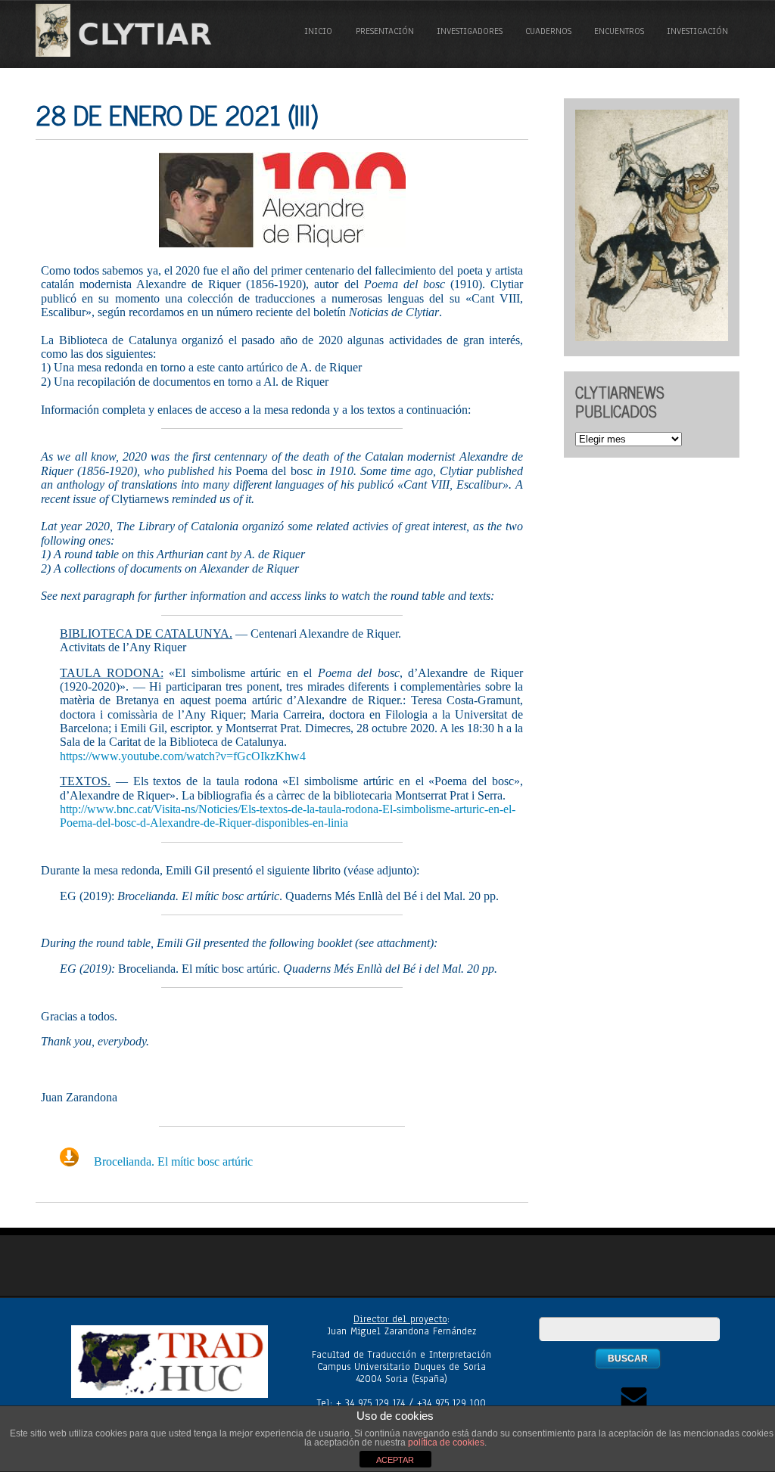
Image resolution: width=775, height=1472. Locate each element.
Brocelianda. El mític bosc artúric (173, 1161)
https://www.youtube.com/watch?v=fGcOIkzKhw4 (183, 756)
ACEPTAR (395, 1459)
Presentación (385, 31)
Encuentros (619, 31)
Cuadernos (548, 31)
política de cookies (446, 1442)
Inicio (318, 31)
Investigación (697, 31)
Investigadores (470, 31)
